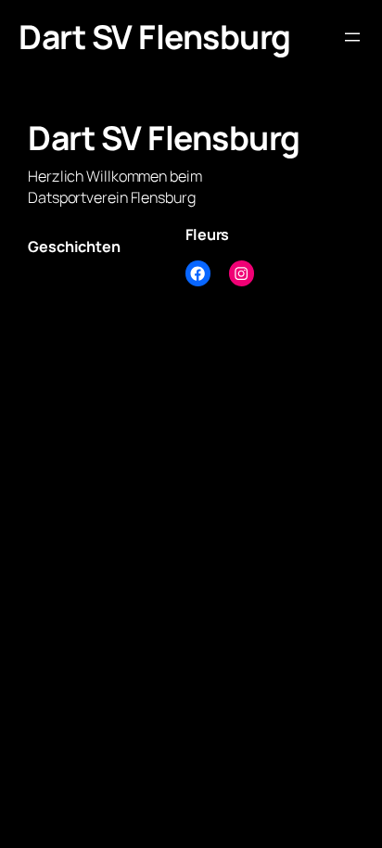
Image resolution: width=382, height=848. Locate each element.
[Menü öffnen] (352, 37)
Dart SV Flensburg (155, 36)
